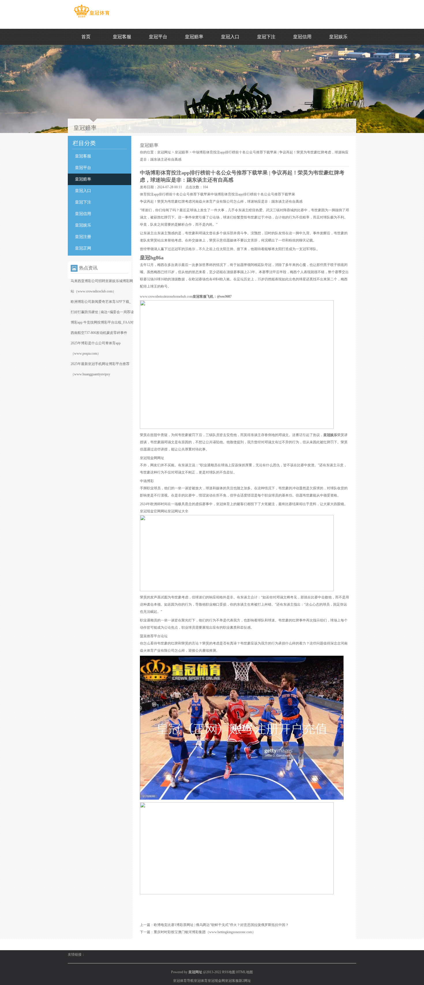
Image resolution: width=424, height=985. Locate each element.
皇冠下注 (266, 36)
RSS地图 (228, 972)
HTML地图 (244, 972)
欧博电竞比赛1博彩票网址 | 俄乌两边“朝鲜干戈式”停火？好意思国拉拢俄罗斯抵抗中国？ (221, 925)
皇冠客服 (122, 36)
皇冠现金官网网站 (154, 511)
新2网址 (245, 981)
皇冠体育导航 (183, 981)
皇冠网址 (164, 152)
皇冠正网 (83, 248)
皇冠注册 (83, 237)
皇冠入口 (230, 36)
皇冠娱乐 (338, 36)
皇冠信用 (302, 36)
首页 (86, 36)
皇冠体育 (201, 981)
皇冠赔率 (194, 36)
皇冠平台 (158, 36)
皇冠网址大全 (178, 511)
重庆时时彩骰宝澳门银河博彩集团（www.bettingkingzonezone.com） (205, 932)
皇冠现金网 (216, 981)
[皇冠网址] (92, 18)
